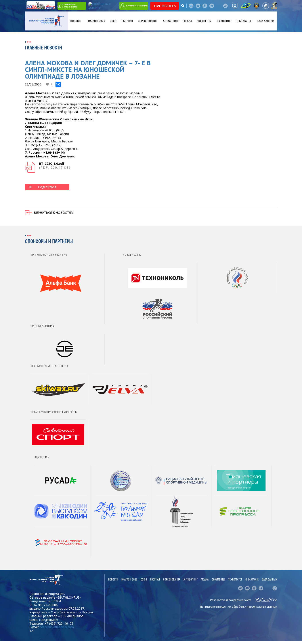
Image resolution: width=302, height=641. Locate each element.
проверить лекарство (136, 6)
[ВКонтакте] (58, 84)
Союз (113, 21)
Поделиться (47, 187)
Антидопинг (171, 21)
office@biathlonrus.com (57, 627)
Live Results (165, 6)
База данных (265, 21)
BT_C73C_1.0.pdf (51, 163)
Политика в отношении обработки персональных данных (238, 607)
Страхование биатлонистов (69, 6)
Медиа (187, 21)
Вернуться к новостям (54, 212)
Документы (204, 21)
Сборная (127, 21)
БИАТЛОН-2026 (96, 21)
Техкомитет (224, 21)
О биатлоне (244, 21)
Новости (76, 21)
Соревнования (147, 21)
